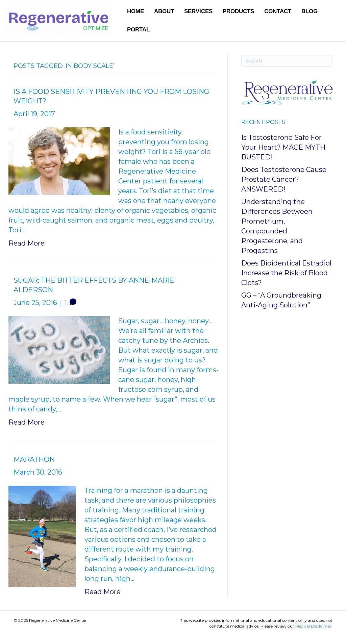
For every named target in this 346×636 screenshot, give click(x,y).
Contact (277, 11)
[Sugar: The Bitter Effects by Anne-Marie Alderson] (59, 349)
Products (238, 11)
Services (198, 11)
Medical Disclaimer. (313, 626)
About (164, 11)
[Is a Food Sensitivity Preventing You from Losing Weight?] (59, 160)
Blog (309, 11)
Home (135, 11)
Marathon (34, 459)
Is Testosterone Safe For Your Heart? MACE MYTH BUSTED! (283, 147)
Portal (138, 29)
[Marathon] (42, 536)
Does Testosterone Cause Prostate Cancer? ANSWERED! (283, 179)
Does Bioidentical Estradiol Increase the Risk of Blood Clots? (286, 273)
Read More (26, 243)
